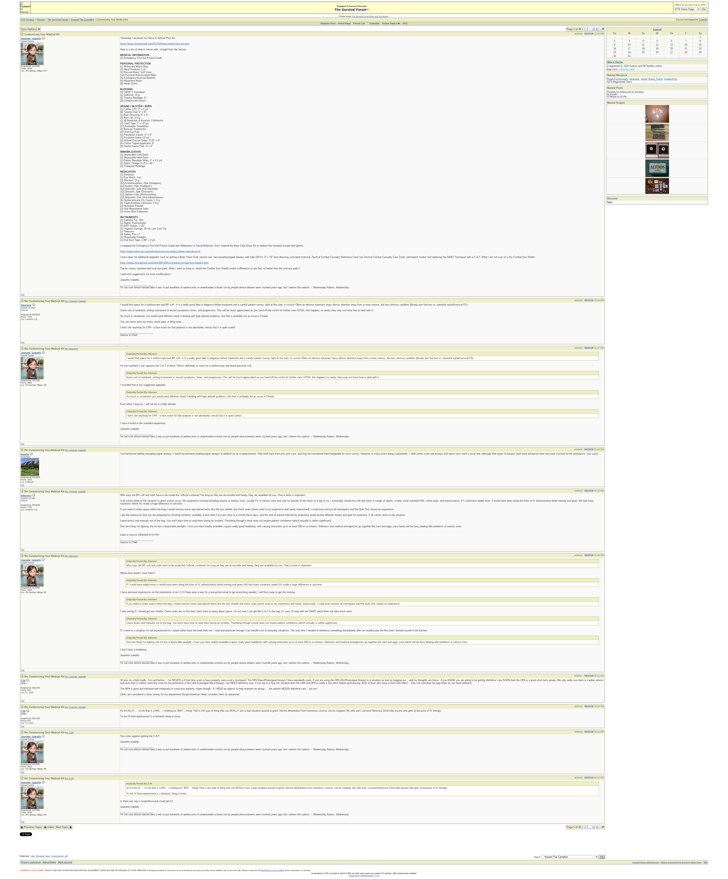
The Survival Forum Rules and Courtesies (370, 16)
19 (593, 29)
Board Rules (49, 862)
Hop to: (537, 857)
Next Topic (62, 827)
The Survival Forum (57, 19)
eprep (644, 79)
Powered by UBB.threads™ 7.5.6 (364, 875)
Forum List (359, 23)
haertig (25, 454)
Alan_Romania (37, 856)
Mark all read (65, 862)
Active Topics (389, 23)
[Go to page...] (603, 29)
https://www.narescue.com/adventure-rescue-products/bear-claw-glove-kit (160, 251)
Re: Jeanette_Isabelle (75, 301)
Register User (328, 23)
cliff (66, 856)
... (590, 29)
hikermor (26, 305)
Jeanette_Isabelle (31, 38)
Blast (47, 856)
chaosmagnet (57, 856)
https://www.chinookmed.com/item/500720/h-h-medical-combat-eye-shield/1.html (164, 262)
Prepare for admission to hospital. (625, 91)
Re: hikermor (71, 349)
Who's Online (615, 62)
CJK (23, 680)
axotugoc (634, 79)
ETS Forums (27, 19)
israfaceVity (670, 79)
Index (50, 827)
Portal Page (344, 23)
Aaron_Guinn (655, 79)
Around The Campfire (82, 19)
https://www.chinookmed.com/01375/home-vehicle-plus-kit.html (154, 43)
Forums (41, 19)
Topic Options (29, 29)
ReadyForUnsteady (617, 79)
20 (597, 29)
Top (22, 295)
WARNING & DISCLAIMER (272, 870)
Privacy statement (31, 862)
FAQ (405, 23)
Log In (703, 19)
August (657, 29)
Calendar (374, 23)
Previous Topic (32, 827)
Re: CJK (69, 732)
